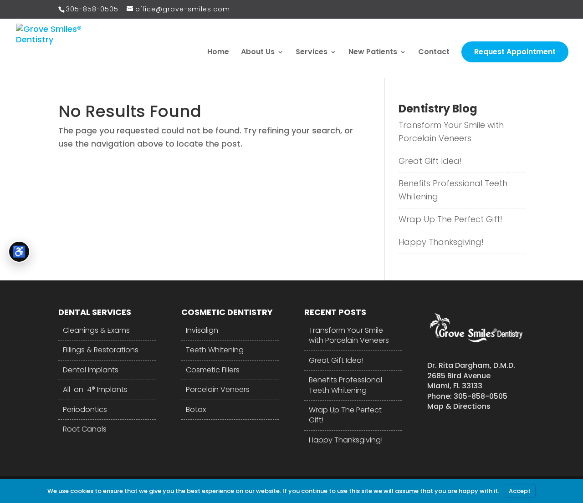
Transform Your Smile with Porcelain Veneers (451, 131)
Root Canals (85, 429)
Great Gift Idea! (430, 161)
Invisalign (202, 330)
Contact (434, 53)
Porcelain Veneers (218, 389)
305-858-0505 (92, 9)
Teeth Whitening (215, 350)
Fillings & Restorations (100, 350)
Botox (196, 409)
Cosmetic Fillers (213, 370)
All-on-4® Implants (95, 389)
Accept (520, 491)
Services (311, 53)
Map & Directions (459, 406)
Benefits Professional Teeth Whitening (453, 190)
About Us (258, 53)
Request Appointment (515, 51)
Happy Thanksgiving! (441, 242)
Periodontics (85, 409)
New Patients (372, 53)
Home (218, 53)
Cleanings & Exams (96, 330)
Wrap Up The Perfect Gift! (450, 219)
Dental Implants (90, 370)
